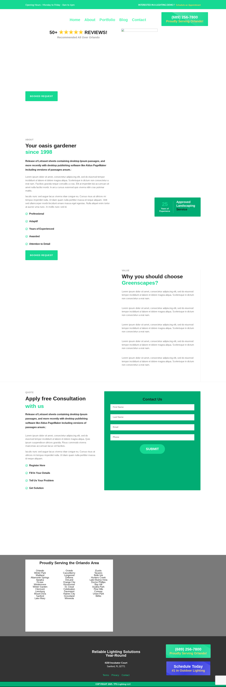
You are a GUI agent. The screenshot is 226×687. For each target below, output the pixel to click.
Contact (139, 20)
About (89, 20)
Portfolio (107, 20)
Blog (123, 20)
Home (75, 20)
